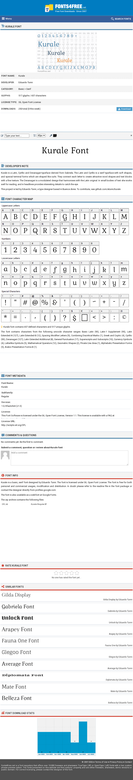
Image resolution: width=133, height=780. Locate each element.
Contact (128, 762)
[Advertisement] (66, 122)
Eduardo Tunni (26, 82)
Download (126, 109)
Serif (28, 89)
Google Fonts (49, 495)
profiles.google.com (45, 490)
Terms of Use (101, 762)
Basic (21, 89)
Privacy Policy (116, 762)
